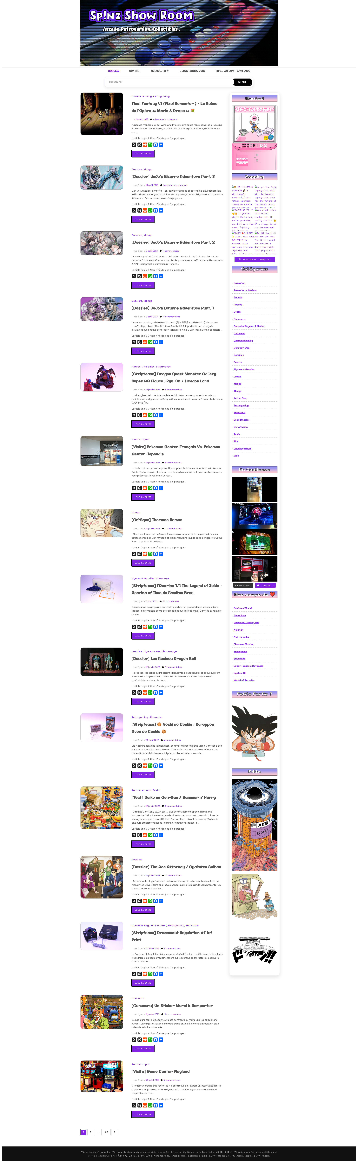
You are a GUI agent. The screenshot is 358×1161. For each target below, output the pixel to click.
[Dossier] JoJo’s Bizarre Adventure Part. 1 (173, 308)
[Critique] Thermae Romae (157, 520)
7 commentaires (173, 667)
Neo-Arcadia (241, 637)
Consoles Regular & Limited (149, 925)
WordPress (263, 1155)
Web (236, 455)
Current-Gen (241, 348)
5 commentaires (173, 462)
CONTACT (135, 71)
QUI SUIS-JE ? (160, 71)
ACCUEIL (113, 71)
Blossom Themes (234, 1155)
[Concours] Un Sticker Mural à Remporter (172, 1005)
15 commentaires (171, 316)
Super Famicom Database (248, 666)
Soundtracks (241, 420)
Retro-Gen (240, 398)
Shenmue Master (244, 644)
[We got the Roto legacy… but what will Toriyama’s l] (266, 196)
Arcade (136, 790)
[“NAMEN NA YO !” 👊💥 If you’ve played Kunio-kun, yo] (243, 219)
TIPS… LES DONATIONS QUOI (232, 71)
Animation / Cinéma (245, 290)
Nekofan (238, 630)
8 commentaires (173, 389)
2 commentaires (173, 528)
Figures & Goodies (143, 366)
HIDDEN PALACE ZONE (192, 71)
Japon (145, 439)
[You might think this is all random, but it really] (266, 219)
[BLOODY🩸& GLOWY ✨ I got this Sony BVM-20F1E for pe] (243, 243)
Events (136, 439)
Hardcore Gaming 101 (246, 622)
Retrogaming (161, 96)
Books (237, 312)
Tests (156, 790)
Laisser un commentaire (165, 119)
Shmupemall (240, 651)
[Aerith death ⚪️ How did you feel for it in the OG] (266, 243)
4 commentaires (172, 740)
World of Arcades (244, 680)
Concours (138, 998)
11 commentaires (171, 251)
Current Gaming (142, 96)
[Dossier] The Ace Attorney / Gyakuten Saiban (176, 867)
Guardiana (240, 615)
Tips (236, 441)
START (242, 81)
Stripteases (163, 366)
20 (108, 1132)
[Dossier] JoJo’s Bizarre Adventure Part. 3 (173, 176)
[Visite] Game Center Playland (161, 1071)
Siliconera (239, 658)
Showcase (162, 578)
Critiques (239, 333)
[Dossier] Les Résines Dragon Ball (164, 658)
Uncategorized (242, 448)
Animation (239, 283)
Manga (148, 169)
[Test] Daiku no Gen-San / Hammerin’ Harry (174, 797)
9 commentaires (172, 948)
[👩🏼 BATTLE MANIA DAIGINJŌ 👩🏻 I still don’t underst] (243, 196)
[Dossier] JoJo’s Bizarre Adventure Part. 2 (173, 242)
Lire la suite (143, 154)
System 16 (240, 673)
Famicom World (243, 608)
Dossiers (137, 169)
